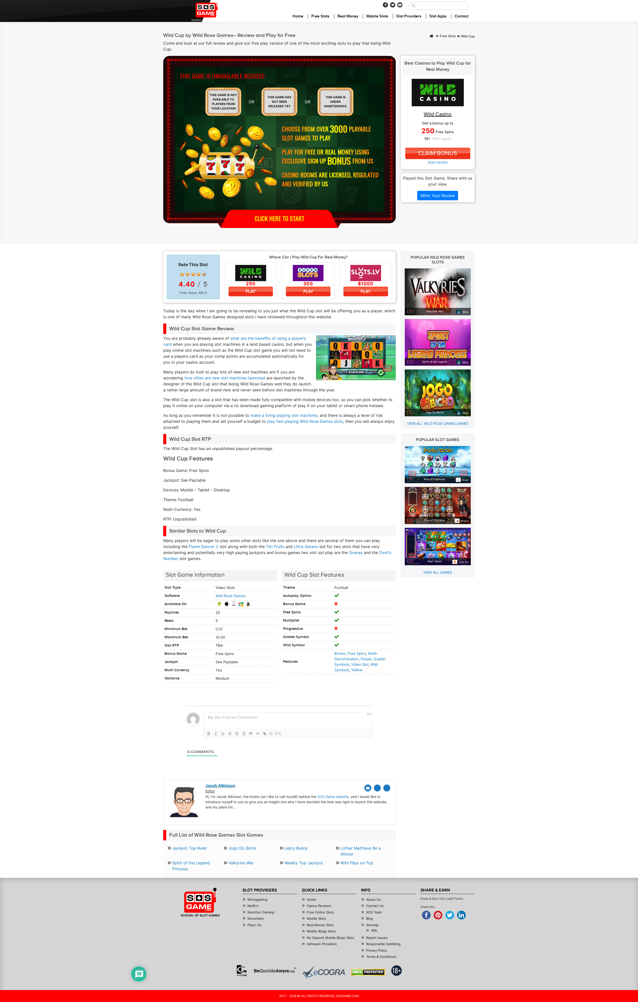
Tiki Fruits (275, 546)
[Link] (264, 734)
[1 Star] (182, 274)
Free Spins (357, 653)
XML (374, 930)
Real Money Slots (320, 925)
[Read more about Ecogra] (323, 971)
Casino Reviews (319, 906)
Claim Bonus (437, 153)
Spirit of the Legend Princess (191, 865)
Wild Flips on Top (356, 862)
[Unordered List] (243, 734)
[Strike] (229, 734)
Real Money (347, 16)
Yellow (356, 670)
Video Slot (360, 664)
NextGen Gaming (260, 912)
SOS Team (374, 912)
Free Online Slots (320, 912)
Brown (340, 653)
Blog (369, 918)
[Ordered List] (236, 734)
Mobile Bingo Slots (321, 931)
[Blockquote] (250, 734)
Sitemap (372, 925)
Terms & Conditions (381, 957)
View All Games (437, 572)
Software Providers (322, 944)
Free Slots (320, 16)
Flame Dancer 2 (203, 546)
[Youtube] (399, 4)
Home (298, 16)
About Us (373, 899)
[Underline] (222, 734)
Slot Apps (438, 16)
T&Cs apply (441, 138)
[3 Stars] (193, 274)
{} (271, 733)
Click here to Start (279, 218)
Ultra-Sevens (306, 546)
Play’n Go (254, 925)
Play (251, 291)
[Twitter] (392, 4)
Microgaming (257, 899)
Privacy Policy (376, 950)
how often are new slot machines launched (224, 377)
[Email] (367, 787)
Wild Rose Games (231, 596)
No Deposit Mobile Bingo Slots (330, 938)
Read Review (438, 162)
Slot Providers (408, 16)
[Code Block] (257, 734)
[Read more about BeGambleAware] (274, 970)
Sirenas (356, 552)
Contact (462, 16)
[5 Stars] (204, 274)
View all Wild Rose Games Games (438, 423)
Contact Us (375, 906)
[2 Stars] (187, 274)
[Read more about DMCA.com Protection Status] (368, 972)
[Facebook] (385, 4)
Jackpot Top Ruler (189, 848)
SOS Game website (333, 796)
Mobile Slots (377, 16)
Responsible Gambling (383, 944)
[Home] (431, 36)
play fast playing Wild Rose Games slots (305, 421)
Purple (366, 659)
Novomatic (255, 918)
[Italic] (215, 734)
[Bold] (208, 734)
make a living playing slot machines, (284, 415)
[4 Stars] (198, 274)
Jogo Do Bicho (242, 848)
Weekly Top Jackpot (303, 862)
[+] (278, 733)
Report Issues (377, 938)
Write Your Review (437, 195)
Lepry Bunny (296, 848)
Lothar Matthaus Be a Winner (360, 851)
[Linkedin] (386, 787)
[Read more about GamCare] (241, 970)
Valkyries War (241, 862)
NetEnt (252, 906)
